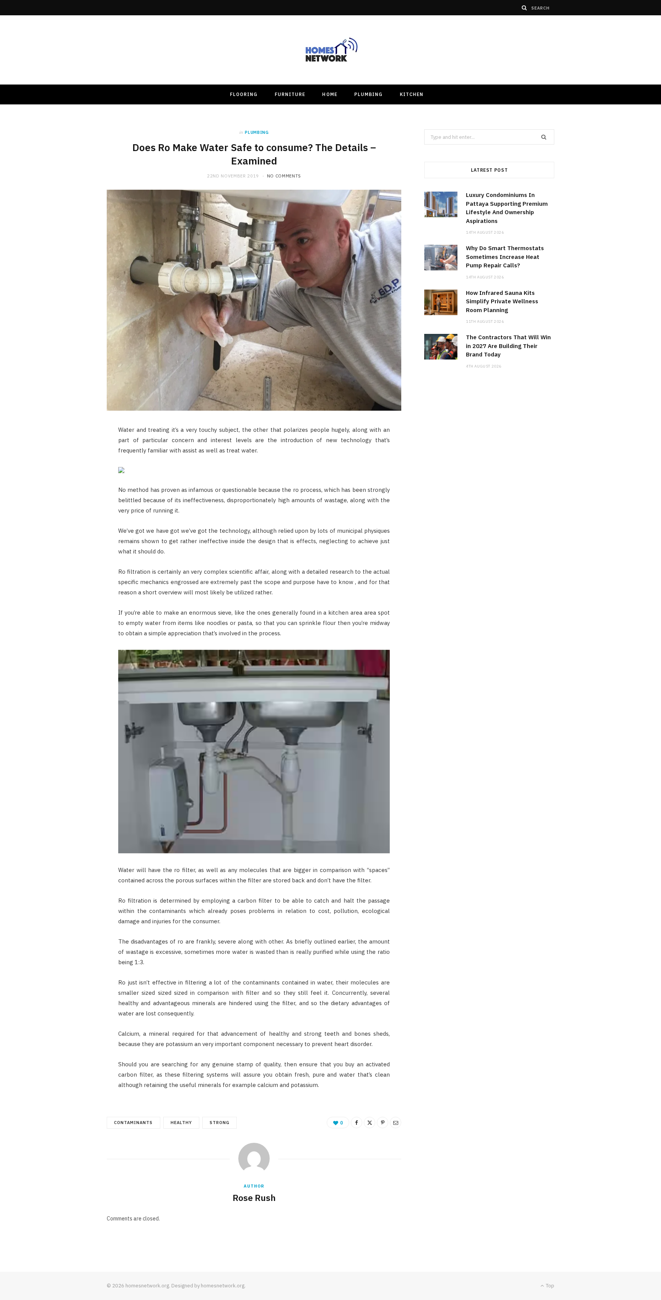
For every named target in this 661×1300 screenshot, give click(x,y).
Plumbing (368, 94)
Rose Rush (254, 1197)
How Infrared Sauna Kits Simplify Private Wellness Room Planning (502, 301)
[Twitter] (369, 1122)
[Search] (524, 7)
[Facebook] (356, 1122)
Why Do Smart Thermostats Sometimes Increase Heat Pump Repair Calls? (505, 256)
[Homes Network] (330, 50)
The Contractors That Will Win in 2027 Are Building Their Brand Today (508, 346)
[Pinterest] (382, 1122)
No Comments (284, 176)
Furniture (290, 94)
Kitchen (412, 94)
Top (549, 1285)
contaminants (133, 1122)
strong (220, 1122)
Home (329, 94)
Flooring (244, 94)
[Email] (395, 1122)
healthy (181, 1122)
